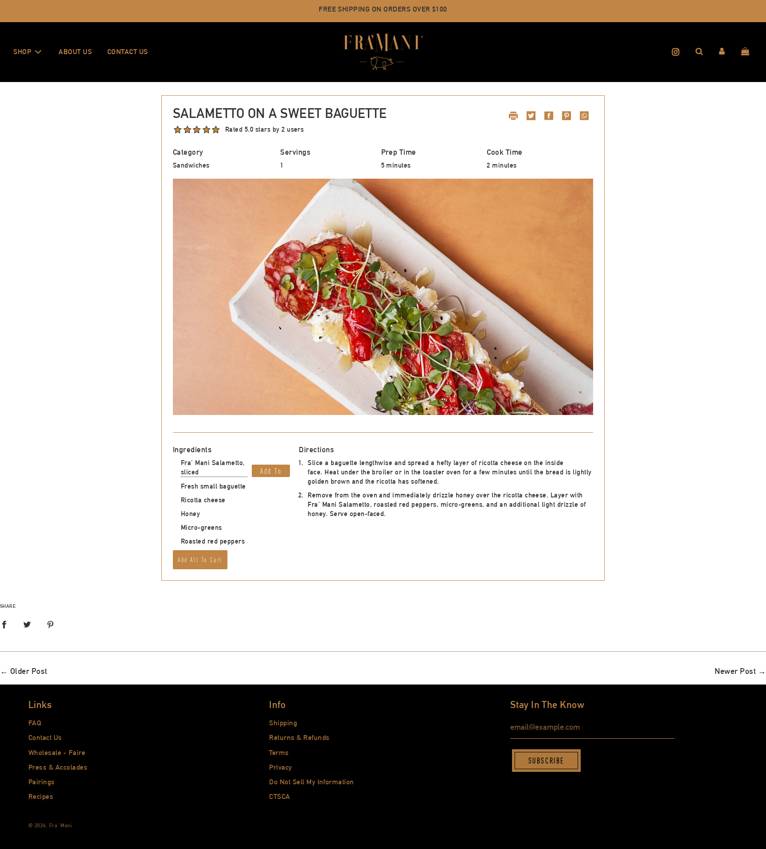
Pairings (41, 782)
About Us (75, 51)
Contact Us (127, 51)
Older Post (28, 671)
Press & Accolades (57, 767)
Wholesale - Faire (56, 752)
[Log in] (722, 52)
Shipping (283, 723)
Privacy (280, 767)
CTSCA (279, 796)
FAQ (34, 723)
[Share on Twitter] (27, 625)
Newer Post (735, 671)
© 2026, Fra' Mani (50, 825)
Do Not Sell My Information (311, 782)
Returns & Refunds (299, 737)
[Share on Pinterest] (50, 625)
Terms (279, 752)
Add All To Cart (200, 559)
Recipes (40, 796)
